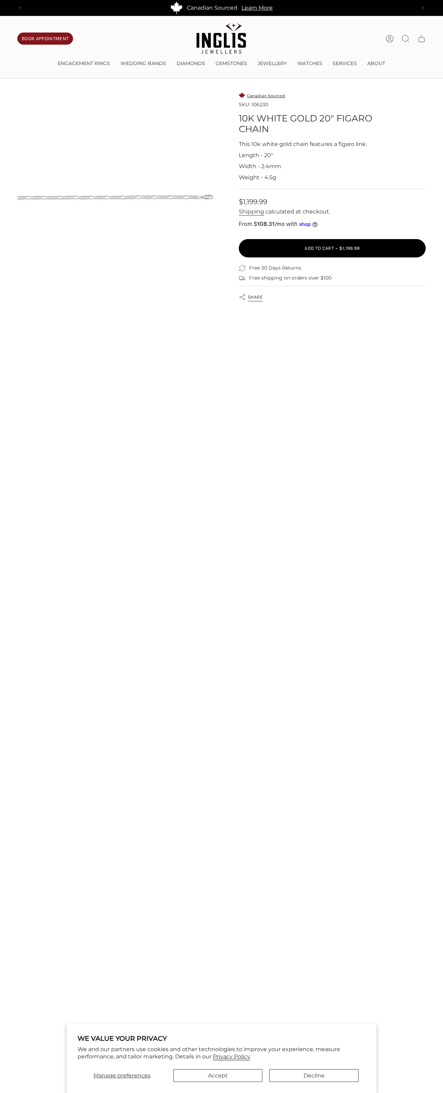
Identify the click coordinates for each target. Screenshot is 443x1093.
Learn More (257, 7)
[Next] (422, 8)
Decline (314, 1075)
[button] (84, 63)
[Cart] (422, 39)
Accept (218, 1075)
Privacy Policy (231, 1056)
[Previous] (20, 8)
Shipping (251, 211)
